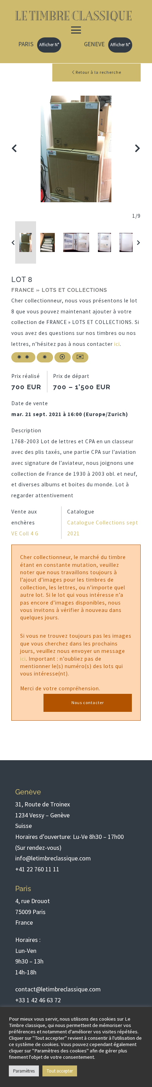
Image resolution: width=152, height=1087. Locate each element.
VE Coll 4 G (25, 533)
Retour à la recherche (98, 72)
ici (117, 344)
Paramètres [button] (24, 1071)
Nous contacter (87, 702)
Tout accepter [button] (60, 1071)
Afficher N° (49, 45)
